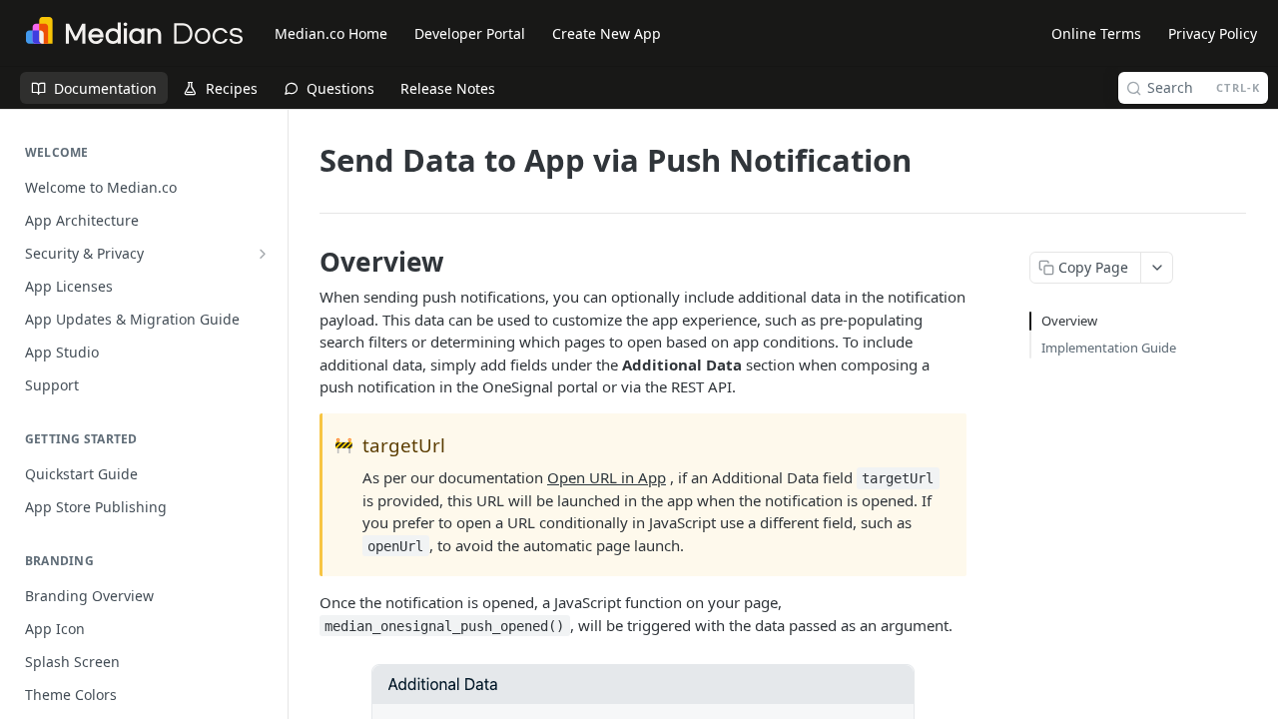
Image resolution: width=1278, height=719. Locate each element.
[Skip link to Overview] (306, 262)
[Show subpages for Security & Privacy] (263, 254)
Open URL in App (606, 477)
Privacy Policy (1212, 33)
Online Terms (1096, 33)
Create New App (606, 33)
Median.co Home (331, 33)
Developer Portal (469, 33)
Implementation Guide (1108, 348)
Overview (1069, 321)
